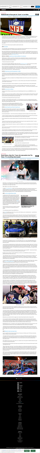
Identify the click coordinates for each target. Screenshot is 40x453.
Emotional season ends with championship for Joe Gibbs (13, 71)
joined (5, 212)
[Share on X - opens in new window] (38, 156)
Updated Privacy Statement (20, 397)
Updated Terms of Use (20, 396)
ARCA (20, 434)
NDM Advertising (20, 410)
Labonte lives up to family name (13, 56)
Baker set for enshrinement (22, 56)
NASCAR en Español (20, 432)
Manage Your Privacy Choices (26, 450)
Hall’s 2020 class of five (15, 54)
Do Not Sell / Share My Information (20, 403)
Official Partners (20, 409)
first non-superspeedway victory (9, 261)
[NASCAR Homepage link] (20, 378)
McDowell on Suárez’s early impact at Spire (11, 331)
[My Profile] (38, 9)
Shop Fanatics (6, 46)
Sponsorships (20, 411)
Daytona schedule (13, 193)
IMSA (20, 433)
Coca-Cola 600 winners (9, 188)
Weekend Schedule (37, 6)
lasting (18, 200)
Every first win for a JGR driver (9, 89)
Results (32, 6)
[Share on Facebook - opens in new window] (36, 156)
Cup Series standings (8, 193)
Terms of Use (4, 450)
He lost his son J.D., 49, (24, 63)
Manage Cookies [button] (20, 401)
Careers (20, 408)
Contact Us (20, 395)
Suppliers (20, 399)
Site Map (20, 400)
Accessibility (20, 398)
